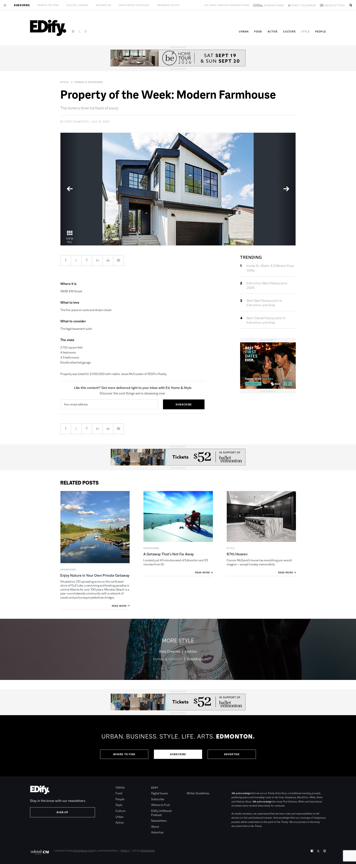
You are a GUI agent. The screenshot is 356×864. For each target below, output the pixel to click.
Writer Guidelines (198, 793)
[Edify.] (48, 28)
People (320, 31)
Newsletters (159, 821)
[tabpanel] (178, 189)
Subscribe (22, 5)
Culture (289, 31)
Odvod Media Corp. (83, 850)
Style (305, 31)
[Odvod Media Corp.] (40, 852)
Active (273, 31)
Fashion (191, 651)
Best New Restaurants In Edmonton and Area (264, 302)
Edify (154, 787)
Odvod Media (147, 850)
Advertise (103, 5)
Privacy (125, 850)
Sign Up (62, 812)
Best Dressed (169, 651)
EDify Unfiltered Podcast (161, 813)
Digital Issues (77, 5)
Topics (120, 787)
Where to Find (48, 5)
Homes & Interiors (88, 82)
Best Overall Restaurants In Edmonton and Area (266, 320)
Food (258, 31)
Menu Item (193, 787)
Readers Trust (168, 5)
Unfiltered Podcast (134, 5)
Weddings (195, 659)
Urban (244, 31)
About (155, 827)
